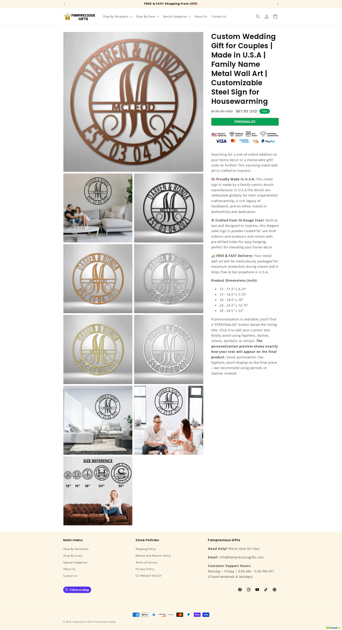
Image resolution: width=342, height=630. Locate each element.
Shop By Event (72, 556)
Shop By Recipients (76, 549)
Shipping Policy (146, 549)
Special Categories (75, 562)
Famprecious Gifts (83, 621)
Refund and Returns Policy (153, 556)
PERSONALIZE (244, 122)
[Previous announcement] (64, 4)
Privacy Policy (145, 569)
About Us (69, 569)
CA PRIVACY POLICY (149, 576)
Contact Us (70, 576)
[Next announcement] (278, 4)
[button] (117, 16)
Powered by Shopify (105, 621)
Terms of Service (146, 562)
